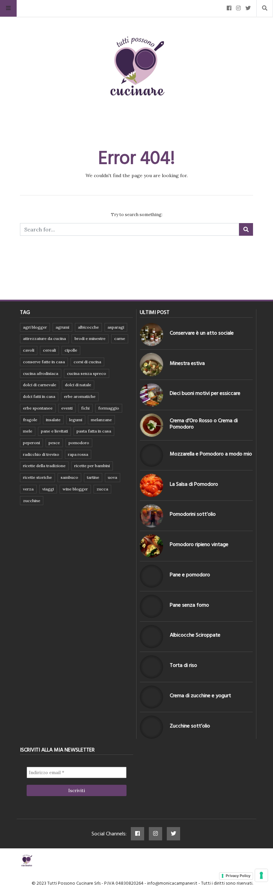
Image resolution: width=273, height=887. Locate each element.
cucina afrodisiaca (40, 373)
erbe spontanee (38, 408)
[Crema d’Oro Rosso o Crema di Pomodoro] (151, 425)
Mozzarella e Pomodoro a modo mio (211, 453)
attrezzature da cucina (44, 338)
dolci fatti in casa (39, 396)
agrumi (62, 327)
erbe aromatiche (80, 396)
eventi (67, 408)
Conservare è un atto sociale (202, 333)
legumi (75, 419)
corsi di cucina (87, 361)
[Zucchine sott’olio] (151, 727)
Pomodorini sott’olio (193, 514)
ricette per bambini (92, 465)
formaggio (108, 408)
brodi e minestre (90, 338)
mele (27, 431)
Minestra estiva (187, 363)
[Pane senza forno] (151, 606)
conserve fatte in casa (44, 361)
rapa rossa (78, 454)
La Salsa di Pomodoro (194, 484)
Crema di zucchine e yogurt (200, 695)
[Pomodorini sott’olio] (151, 515)
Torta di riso (183, 665)
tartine (93, 477)
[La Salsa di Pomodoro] (151, 485)
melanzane (101, 419)
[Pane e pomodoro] (151, 576)
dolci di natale (78, 384)
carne (119, 338)
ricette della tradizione (44, 465)
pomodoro (79, 442)
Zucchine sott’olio (190, 726)
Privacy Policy (238, 875)
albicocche (88, 327)
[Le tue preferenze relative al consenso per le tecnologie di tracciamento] (261, 875)
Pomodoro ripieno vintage (199, 544)
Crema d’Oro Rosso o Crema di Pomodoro (204, 423)
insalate (53, 419)
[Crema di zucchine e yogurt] (151, 697)
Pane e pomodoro (190, 574)
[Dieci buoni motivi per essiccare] (151, 395)
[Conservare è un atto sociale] (151, 334)
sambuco (69, 477)
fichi (85, 408)
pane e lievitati (54, 431)
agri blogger (35, 327)
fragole (30, 419)
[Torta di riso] (151, 667)
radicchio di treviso (41, 454)
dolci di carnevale (39, 384)
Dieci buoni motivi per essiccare (205, 393)
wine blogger (75, 488)
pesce (54, 442)
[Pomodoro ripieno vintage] (151, 546)
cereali (49, 350)
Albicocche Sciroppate (195, 635)
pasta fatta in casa (94, 431)
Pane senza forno (189, 605)
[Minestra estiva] (151, 364)
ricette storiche (37, 477)
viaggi (48, 488)
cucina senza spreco (86, 373)
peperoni (31, 442)
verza (28, 488)
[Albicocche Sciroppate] (151, 636)
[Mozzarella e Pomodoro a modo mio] (151, 455)
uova (112, 477)
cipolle (71, 350)
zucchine (31, 500)
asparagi (116, 327)
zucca (102, 488)
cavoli (28, 350)
